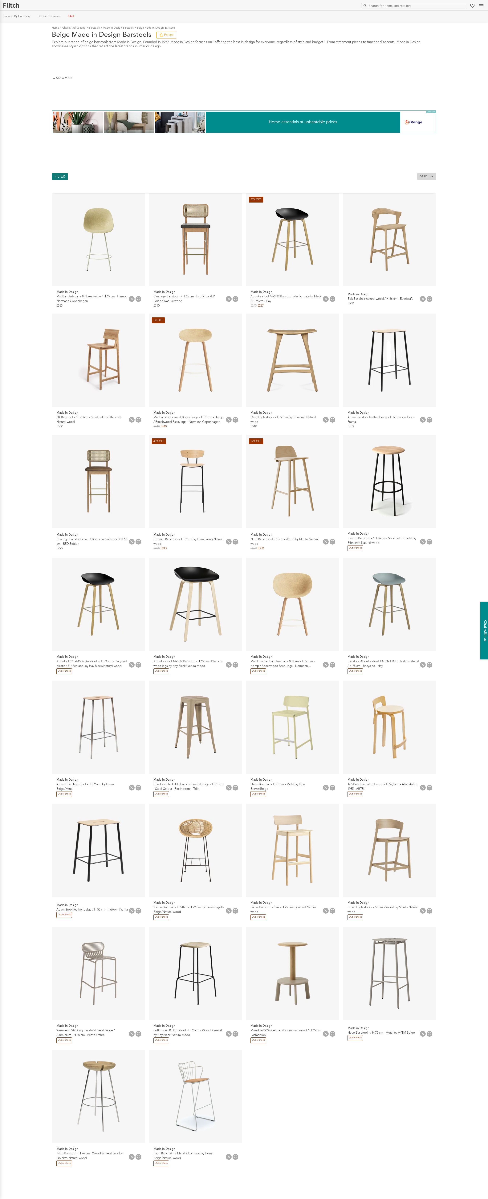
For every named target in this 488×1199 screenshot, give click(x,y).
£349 (253, 426)
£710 (156, 305)
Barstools (94, 27)
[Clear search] (462, 5)
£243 (164, 548)
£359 (261, 548)
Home (55, 27)
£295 (253, 305)
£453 (351, 426)
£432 (253, 548)
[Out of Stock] (355, 550)
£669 (351, 303)
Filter (60, 176)
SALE (71, 16)
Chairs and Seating (74, 27)
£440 (156, 426)
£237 (261, 305)
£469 (59, 426)
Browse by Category (16, 16)
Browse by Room (49, 16)
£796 (59, 548)
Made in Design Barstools (118, 27)
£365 (59, 305)
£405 (156, 548)
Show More (64, 78)
